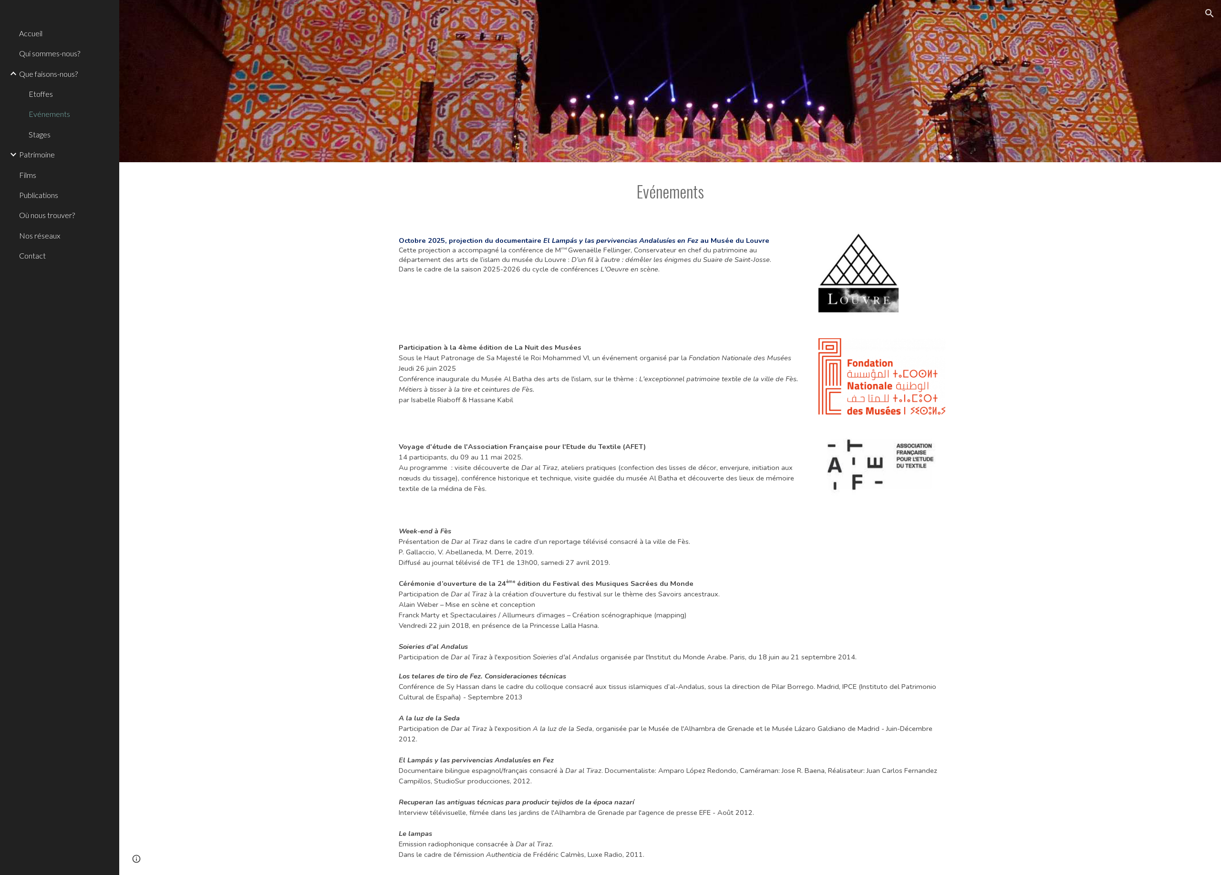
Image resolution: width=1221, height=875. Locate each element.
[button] (1209, 13)
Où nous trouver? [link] (47, 214)
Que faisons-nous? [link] (48, 73)
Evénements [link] (49, 113)
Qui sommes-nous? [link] (49, 53)
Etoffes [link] (41, 93)
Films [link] (27, 174)
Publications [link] (38, 194)
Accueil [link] (30, 33)
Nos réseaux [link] (39, 235)
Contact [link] (32, 255)
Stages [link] (40, 134)
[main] (670, 191)
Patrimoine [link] (37, 154)
